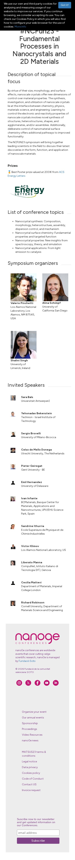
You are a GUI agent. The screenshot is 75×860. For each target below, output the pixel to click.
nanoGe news (30, 740)
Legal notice (29, 761)
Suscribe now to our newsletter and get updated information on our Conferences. (36, 822)
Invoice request (31, 790)
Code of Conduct (33, 778)
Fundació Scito (27, 661)
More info (20, 26)
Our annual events (33, 717)
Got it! (65, 5)
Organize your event (34, 711)
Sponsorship (30, 723)
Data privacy (30, 767)
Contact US (29, 784)
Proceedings (29, 729)
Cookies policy (31, 773)
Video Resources (32, 734)
